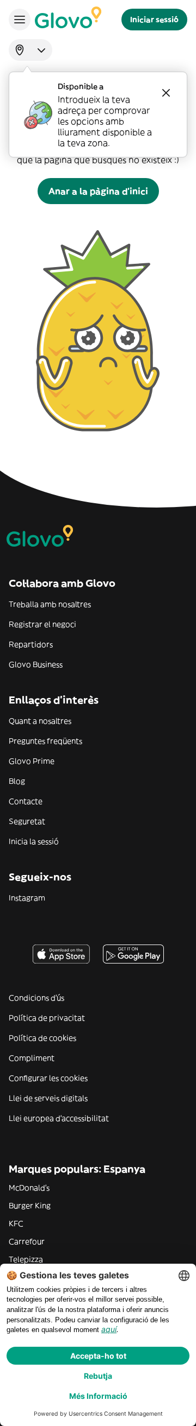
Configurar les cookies (48, 1078)
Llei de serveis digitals (48, 1098)
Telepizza (26, 1259)
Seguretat (27, 821)
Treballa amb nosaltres (50, 604)
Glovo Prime (31, 761)
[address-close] (166, 93)
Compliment (31, 1058)
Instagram (27, 898)
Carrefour (27, 1241)
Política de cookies (42, 1038)
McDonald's (29, 1188)
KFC (16, 1223)
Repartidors (31, 644)
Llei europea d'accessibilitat (59, 1118)
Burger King (30, 1205)
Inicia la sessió (34, 841)
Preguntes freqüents (45, 741)
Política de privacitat (47, 1018)
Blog (17, 781)
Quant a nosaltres (40, 721)
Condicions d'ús (36, 998)
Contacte (25, 801)
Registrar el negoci (42, 624)
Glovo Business (36, 664)
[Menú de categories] (19, 19)
